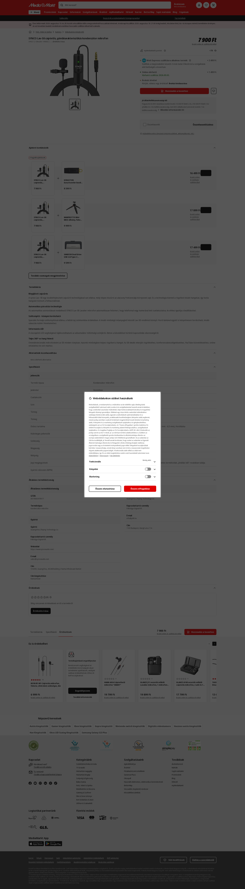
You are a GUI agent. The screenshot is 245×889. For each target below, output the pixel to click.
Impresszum (104, 456)
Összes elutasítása (105, 488)
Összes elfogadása (140, 488)
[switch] (148, 469)
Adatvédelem (93, 456)
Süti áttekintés (115, 456)
